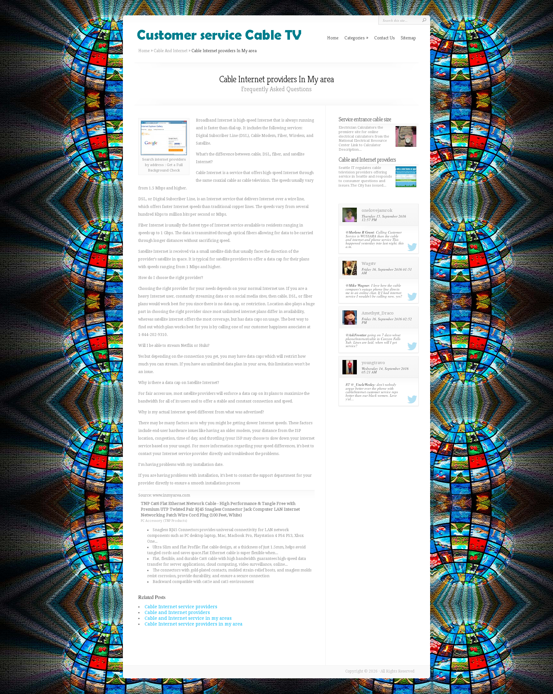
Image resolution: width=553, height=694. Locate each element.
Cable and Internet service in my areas (188, 618)
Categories (356, 38)
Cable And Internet (171, 50)
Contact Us (384, 38)
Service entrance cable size (365, 119)
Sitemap (408, 38)
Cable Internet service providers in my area (194, 623)
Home (144, 50)
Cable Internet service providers (181, 606)
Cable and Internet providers (177, 612)
